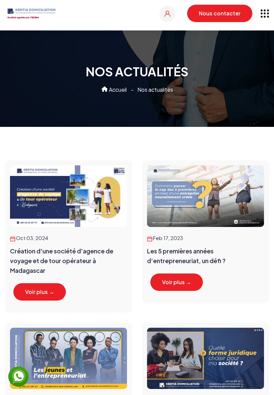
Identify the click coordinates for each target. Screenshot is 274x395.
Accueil (117, 89)
